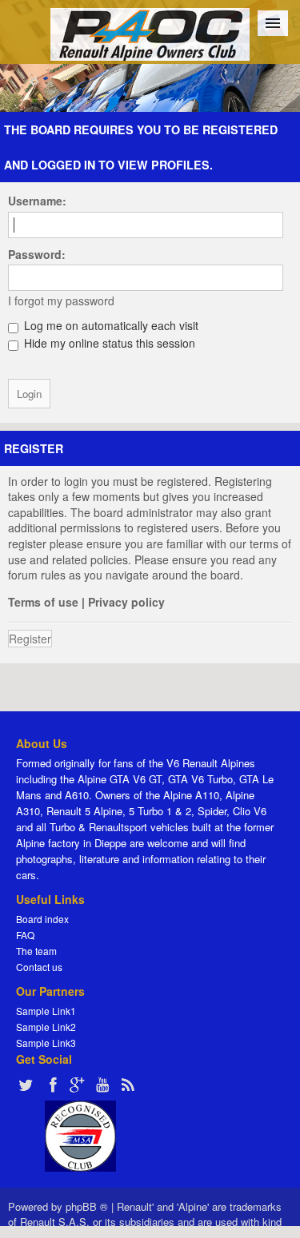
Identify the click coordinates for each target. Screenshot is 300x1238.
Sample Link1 (46, 1010)
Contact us (39, 966)
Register (30, 639)
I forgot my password (61, 301)
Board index (42, 919)
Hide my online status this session (108, 343)
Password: (37, 254)
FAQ (25, 934)
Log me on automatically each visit (109, 325)
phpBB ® (87, 1206)
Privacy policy (126, 602)
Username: (37, 201)
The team (36, 950)
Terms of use (43, 602)
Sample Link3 (46, 1042)
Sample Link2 (46, 1026)
